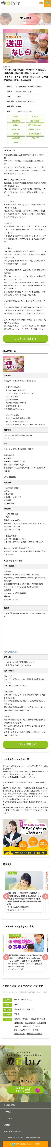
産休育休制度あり (38, 1019)
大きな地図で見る (11, 652)
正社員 (17, 1014)
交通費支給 (18, 1023)
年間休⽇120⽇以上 (34, 1034)
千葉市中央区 (26, 1000)
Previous (6, 896)
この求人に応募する (25, 338)
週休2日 (17, 1019)
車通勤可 (26, 1026)
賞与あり (25, 1019)
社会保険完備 (30, 1023)
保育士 (17, 1004)
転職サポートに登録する (23, 1089)
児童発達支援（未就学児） (24, 1009)
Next (45, 896)
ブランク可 (36, 1026)
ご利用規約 (8, 1112)
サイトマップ (9, 1118)
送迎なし (17, 1026)
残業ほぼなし (19, 1034)
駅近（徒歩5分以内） (22, 1030)
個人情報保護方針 (10, 1105)
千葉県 (17, 1000)
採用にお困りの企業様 (12, 1131)
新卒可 (35, 1030)
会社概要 (7, 1125)
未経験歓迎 (41, 1023)
